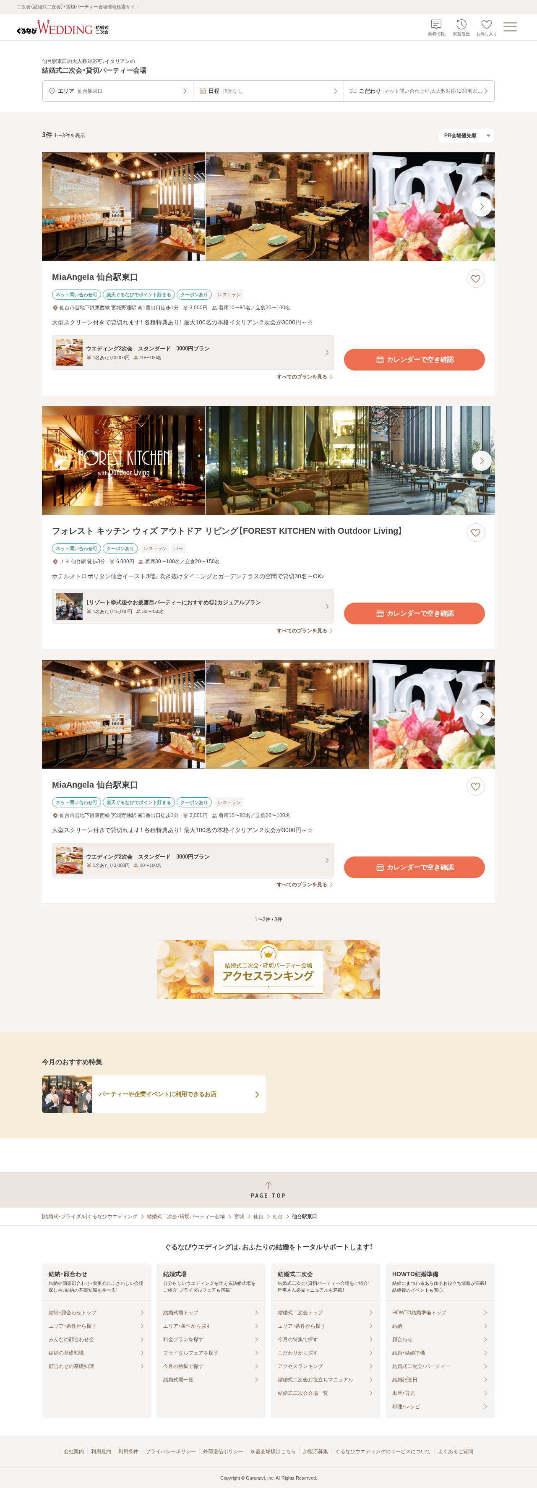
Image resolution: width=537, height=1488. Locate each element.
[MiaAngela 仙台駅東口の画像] (268, 206)
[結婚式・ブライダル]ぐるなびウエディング (90, 1216)
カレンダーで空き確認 (420, 359)
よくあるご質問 (455, 1451)
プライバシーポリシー (171, 1451)
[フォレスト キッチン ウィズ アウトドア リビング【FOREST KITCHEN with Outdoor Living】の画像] (268, 460)
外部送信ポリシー (223, 1451)
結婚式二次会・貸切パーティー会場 (186, 1216)
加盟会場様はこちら (273, 1451)
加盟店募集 (315, 1451)
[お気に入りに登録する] (476, 278)
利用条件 (128, 1451)
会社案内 (74, 1451)
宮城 (239, 1216)
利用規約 (101, 1451)
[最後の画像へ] (482, 206)
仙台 (258, 1216)
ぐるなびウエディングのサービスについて (383, 1451)
